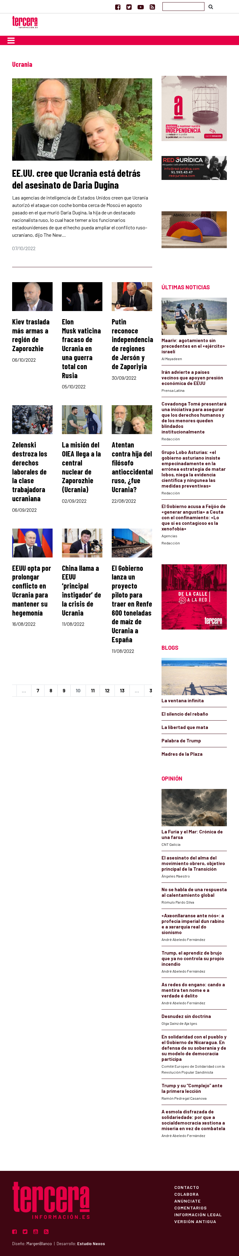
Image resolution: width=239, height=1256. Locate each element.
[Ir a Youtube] (141, 7)
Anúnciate (187, 1200)
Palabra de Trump (181, 740)
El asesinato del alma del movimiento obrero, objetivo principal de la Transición (193, 863)
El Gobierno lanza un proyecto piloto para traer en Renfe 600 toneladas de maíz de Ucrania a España (132, 603)
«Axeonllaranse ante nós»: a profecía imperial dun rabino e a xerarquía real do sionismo (193, 924)
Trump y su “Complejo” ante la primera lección (192, 1088)
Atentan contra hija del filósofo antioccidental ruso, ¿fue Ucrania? (132, 467)
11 (93, 690)
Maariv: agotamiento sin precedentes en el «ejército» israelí (193, 345)
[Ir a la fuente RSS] (152, 7)
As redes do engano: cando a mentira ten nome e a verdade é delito (193, 990)
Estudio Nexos (91, 1243)
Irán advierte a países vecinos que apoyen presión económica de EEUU (192, 377)
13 (122, 690)
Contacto (186, 1187)
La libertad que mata (185, 727)
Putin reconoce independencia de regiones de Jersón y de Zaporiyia (132, 344)
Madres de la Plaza (182, 754)
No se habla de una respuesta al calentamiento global (194, 892)
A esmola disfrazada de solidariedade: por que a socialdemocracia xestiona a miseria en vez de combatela (193, 1120)
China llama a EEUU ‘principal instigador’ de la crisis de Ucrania (81, 590)
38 (152, 690)
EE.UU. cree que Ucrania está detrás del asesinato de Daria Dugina (76, 178)
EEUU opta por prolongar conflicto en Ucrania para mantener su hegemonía (31, 590)
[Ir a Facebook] (117, 7)
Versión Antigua (195, 1221)
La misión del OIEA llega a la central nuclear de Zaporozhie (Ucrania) (81, 467)
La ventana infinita (183, 700)
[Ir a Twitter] (129, 7)
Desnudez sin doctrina (186, 1016)
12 (107, 690)
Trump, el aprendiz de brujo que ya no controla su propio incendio (193, 958)
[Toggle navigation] (11, 40)
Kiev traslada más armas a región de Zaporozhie (30, 335)
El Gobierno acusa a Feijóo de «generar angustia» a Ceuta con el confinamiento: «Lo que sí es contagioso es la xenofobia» (194, 517)
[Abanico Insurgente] (194, 237)
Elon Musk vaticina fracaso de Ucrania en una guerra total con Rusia (81, 348)
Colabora (186, 1193)
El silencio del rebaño (185, 714)
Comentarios (190, 1207)
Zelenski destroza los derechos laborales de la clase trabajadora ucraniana (29, 471)
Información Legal (198, 1214)
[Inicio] (25, 21)
